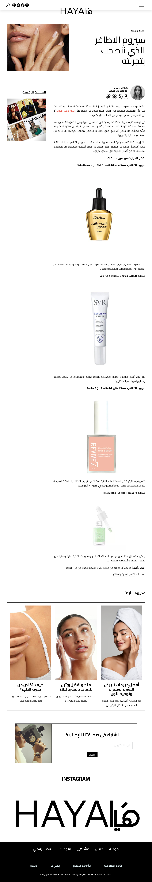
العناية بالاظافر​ (120, 574)
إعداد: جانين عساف (118, 90)
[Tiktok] (18, 5)
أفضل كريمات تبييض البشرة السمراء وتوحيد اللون (121, 689)
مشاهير (83, 849)
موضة (114, 849)
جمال (99, 849)
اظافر (132, 574)
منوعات (65, 849)
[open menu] (122, 5)
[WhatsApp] (108, 96)
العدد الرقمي (43, 849)
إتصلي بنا (55, 865)
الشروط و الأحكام (82, 865)
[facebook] (22, 5)
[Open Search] (8, 5)
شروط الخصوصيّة (113, 865)
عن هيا (34, 865)
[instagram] (26, 5)
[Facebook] (126, 96)
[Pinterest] (114, 96)
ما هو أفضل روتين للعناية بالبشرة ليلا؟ (76, 687)
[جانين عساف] (137, 92)
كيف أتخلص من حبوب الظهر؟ (30, 687)
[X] (14, 5)
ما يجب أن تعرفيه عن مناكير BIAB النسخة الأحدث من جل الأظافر (98, 567)
